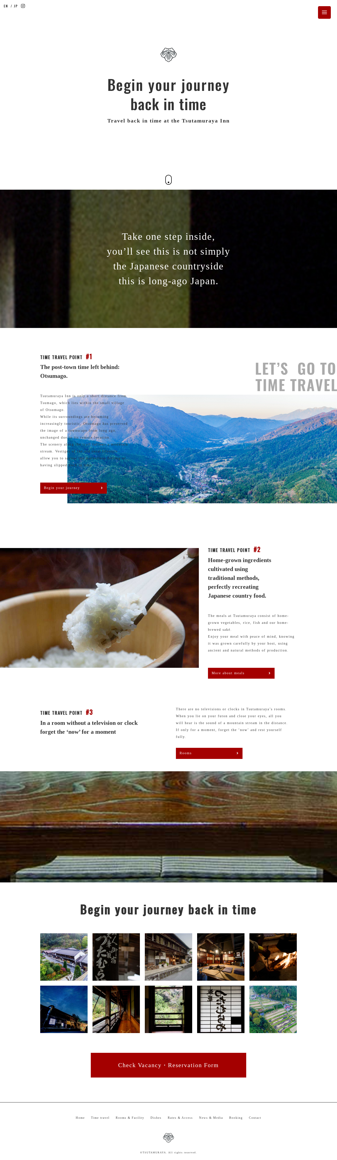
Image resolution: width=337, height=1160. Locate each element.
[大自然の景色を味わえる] (168, 1029)
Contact (255, 1117)
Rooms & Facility (130, 1117)
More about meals (228, 673)
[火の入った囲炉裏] (273, 977)
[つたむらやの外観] (64, 977)
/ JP (14, 5)
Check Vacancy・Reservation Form (168, 1065)
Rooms (186, 753)
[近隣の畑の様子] (220, 1029)
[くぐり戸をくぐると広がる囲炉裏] (220, 977)
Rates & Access (180, 1117)
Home (80, 1117)
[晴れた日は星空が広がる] (64, 1029)
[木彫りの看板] (116, 977)
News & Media (211, 1117)
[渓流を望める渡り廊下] (116, 1029)
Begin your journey (62, 488)
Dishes (156, 1117)
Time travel (100, 1117)
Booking (236, 1117)
